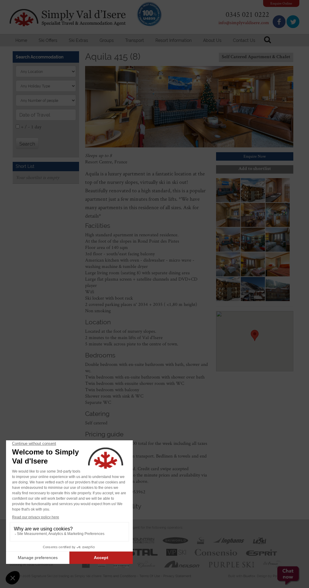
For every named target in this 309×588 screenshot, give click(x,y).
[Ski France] (272, 563)
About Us (212, 40)
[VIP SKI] (176, 551)
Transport (134, 40)
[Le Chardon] (146, 563)
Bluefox (249, 576)
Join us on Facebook (278, 21)
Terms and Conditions (119, 576)
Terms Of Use (149, 576)
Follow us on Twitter (292, 21)
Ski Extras (78, 40)
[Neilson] (181, 563)
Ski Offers (48, 40)
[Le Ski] (259, 539)
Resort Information (173, 40)
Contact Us (244, 40)
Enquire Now (255, 156)
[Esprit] (261, 551)
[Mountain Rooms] (137, 539)
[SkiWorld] (175, 539)
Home (21, 40)
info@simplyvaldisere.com (243, 22)
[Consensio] (216, 551)
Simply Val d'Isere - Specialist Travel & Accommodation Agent (68, 17)
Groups (107, 40)
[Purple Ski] (231, 563)
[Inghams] (228, 539)
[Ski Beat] (200, 539)
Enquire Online (281, 3)
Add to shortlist (254, 169)
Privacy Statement (177, 576)
